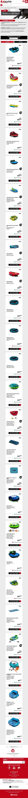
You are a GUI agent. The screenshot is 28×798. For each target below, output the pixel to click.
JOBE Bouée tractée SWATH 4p (12, 169)
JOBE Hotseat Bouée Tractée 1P (13, 393)
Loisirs (5, 7)
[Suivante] (27, 784)
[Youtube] (14, 768)
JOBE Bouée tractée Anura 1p (12, 85)
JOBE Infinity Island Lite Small (11, 478)
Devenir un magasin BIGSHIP (14, 775)
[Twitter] (19, 768)
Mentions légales (11, 792)
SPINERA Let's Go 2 (10, 702)
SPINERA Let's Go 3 (10, 730)
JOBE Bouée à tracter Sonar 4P (12, 226)
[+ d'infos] (7, 68)
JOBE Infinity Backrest (11, 449)
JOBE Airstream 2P (10, 57)
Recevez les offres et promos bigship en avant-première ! (13, 759)
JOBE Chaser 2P (10, 253)
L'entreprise (14, 773)
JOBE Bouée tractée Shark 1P (12, 197)
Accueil (2, 7)
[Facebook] (9, 768)
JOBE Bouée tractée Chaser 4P (12, 113)
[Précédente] (1, 784)
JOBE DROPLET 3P (10, 365)
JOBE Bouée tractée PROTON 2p (13, 141)
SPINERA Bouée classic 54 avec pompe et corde (14, 674)
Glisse (8, 7)
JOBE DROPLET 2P (10, 337)
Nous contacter (14, 776)
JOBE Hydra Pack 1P (10, 421)
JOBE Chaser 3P (10, 281)
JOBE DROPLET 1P (10, 309)
